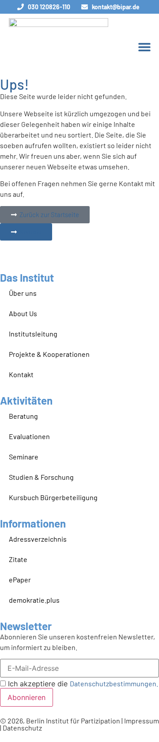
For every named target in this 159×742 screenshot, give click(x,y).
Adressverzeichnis (38, 539)
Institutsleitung (33, 333)
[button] (144, 47)
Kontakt (21, 374)
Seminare (23, 456)
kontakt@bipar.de (116, 7)
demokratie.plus (34, 600)
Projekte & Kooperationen (49, 354)
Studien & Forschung (41, 477)
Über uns (23, 293)
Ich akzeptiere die (82, 683)
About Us (23, 313)
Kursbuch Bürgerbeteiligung (53, 497)
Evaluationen (29, 436)
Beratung (23, 416)
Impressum (141, 720)
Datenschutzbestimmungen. (114, 683)
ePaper (20, 579)
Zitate (18, 559)
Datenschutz (22, 727)
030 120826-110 (49, 7)
